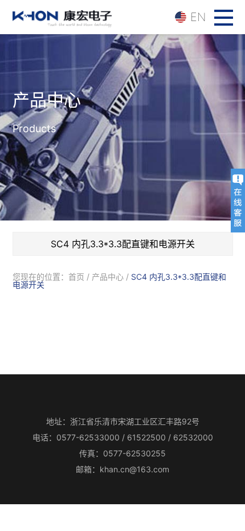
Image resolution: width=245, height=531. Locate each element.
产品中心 (108, 276)
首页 (76, 276)
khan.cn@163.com (134, 469)
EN (198, 17)
